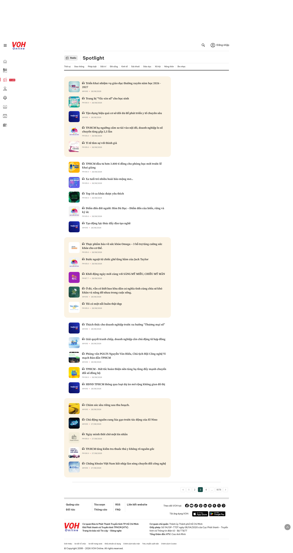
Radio (73, 58)
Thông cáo (100, 509)
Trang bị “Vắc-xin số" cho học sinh (107, 98)
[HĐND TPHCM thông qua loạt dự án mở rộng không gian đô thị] (74, 387)
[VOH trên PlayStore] (217, 514)
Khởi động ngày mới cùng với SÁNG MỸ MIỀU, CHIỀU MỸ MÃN (125, 274)
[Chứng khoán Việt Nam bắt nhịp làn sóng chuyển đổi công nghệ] (74, 467)
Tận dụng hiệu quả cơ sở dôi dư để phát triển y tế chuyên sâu (124, 113)
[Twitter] (219, 506)
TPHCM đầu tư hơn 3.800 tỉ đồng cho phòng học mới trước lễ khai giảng (122, 165)
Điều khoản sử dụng (113, 544)
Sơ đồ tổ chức (80, 544)
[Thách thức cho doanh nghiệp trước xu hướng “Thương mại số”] (74, 328)
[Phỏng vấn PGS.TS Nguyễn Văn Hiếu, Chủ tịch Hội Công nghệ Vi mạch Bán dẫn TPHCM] (74, 357)
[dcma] (214, 506)
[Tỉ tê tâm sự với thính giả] (74, 146)
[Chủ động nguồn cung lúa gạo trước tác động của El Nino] (74, 423)
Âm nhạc (181, 66)
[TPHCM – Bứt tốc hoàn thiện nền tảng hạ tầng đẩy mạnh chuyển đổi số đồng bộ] (74, 372)
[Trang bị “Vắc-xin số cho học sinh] (74, 101)
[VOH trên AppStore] (200, 514)
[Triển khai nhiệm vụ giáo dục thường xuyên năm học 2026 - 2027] (74, 86)
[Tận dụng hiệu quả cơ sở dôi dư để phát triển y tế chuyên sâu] (74, 116)
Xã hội (158, 66)
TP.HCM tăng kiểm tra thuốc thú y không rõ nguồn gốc (120, 449)
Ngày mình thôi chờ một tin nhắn (107, 434)
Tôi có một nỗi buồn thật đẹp (104, 304)
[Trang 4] (225, 489)
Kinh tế (124, 66)
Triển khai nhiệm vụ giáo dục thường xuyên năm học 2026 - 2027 (121, 85)
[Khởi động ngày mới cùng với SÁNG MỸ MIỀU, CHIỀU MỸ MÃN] (74, 277)
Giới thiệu (68, 544)
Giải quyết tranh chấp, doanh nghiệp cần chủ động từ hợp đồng (125, 339)
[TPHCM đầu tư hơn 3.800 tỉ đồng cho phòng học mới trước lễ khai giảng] (74, 167)
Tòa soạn (99, 504)
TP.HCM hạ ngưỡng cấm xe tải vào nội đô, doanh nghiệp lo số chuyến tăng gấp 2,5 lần (122, 129)
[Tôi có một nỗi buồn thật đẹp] (74, 307)
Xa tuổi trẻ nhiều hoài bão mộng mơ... (109, 179)
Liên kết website (137, 504)
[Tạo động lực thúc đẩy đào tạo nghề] (74, 226)
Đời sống (114, 66)
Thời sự (67, 66)
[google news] (210, 506)
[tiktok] (196, 506)
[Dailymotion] (223, 506)
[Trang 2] (183, 489)
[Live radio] (17, 80)
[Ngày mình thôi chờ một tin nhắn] (74, 437)
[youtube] (191, 506)
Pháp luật (92, 66)
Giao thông (79, 66)
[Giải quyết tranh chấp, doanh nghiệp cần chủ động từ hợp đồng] (74, 342)
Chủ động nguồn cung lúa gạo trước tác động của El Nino (121, 419)
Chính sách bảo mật (131, 544)
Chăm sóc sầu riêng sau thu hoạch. (108, 405)
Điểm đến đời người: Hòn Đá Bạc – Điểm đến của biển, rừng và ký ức (123, 210)
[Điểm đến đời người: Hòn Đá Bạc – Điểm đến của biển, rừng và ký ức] (74, 211)
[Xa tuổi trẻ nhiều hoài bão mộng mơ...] (74, 182)
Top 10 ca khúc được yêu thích (105, 193)
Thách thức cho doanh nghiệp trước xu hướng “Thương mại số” (125, 324)
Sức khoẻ (135, 66)
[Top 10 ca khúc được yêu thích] (74, 197)
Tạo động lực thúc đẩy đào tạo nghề (108, 223)
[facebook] (187, 506)
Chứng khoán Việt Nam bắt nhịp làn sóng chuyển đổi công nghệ (126, 463)
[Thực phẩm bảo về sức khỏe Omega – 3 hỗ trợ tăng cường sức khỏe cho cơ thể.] (74, 247)
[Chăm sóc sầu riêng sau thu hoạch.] (74, 408)
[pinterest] (201, 506)
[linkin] (205, 506)
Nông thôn (169, 66)
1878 (218, 489)
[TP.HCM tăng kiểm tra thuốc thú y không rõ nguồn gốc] (74, 452)
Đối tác (70, 509)
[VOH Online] (72, 527)
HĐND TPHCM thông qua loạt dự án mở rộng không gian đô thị (125, 384)
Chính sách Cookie (169, 544)
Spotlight (93, 58)
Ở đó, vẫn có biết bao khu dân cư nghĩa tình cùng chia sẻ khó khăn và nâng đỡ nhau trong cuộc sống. (122, 290)
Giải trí (103, 66)
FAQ (117, 509)
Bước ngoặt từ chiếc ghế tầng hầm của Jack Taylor (117, 259)
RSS (117, 504)
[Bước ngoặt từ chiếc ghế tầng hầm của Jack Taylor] (74, 262)
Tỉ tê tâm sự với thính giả (101, 143)
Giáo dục (147, 66)
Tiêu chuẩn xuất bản (150, 544)
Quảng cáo (72, 504)
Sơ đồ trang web (95, 544)
